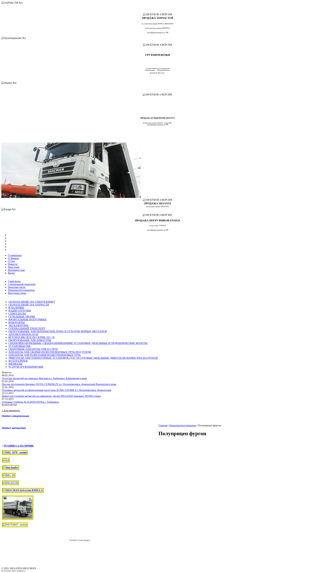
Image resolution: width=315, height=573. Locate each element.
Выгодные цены (17, 293)
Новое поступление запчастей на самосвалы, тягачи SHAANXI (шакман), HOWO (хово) (51, 396)
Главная (162, 425)
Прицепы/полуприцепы (21, 290)
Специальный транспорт (22, 284)
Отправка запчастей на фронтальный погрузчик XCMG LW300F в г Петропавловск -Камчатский (56, 390)
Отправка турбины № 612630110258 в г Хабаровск (30, 402)
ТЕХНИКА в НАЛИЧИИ (18, 445)
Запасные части (16, 287)
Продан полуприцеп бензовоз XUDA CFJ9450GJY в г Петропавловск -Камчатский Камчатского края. (59, 384)
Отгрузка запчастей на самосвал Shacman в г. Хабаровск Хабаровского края (44, 378)
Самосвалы (14, 281)
